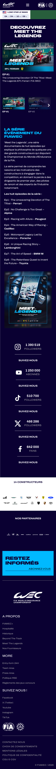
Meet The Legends (12, 643)
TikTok (5, 717)
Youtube (6, 707)
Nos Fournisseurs (11, 648)
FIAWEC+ (7, 623)
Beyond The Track (12, 638)
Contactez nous (13, 742)
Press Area (8, 673)
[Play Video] (28, 57)
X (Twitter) (7, 702)
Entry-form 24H (10, 663)
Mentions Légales (14, 750)
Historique (7, 633)
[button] (13, 105)
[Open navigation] (27, 5)
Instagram (7, 712)
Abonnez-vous (40, 569)
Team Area (8, 668)
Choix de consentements (19, 746)
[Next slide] (49, 105)
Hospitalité (8, 628)
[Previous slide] (7, 105)
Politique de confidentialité (22, 755)
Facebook (7, 697)
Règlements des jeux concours (18, 683)
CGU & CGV (9, 759)
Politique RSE (9, 678)
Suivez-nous (28, 360)
